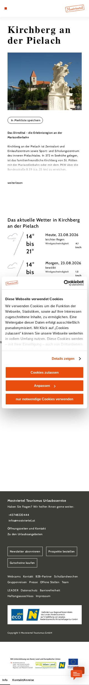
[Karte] (12, 8)
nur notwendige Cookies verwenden (44, 399)
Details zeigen (63, 358)
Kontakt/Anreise (23, 680)
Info (5, 680)
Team (65, 582)
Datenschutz (29, 590)
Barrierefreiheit (50, 590)
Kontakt (28, 576)
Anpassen (42, 386)
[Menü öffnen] (6, 8)
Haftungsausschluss (21, 596)
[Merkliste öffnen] (16, 8)
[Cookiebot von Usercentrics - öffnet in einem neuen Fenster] (64, 283)
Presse (33, 582)
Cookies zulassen (45, 372)
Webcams (14, 576)
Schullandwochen (66, 576)
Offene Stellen (50, 582)
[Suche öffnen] (19, 8)
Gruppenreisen (17, 582)
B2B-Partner (44, 576)
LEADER (13, 590)
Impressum (43, 596)
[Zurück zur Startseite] (74, 8)
